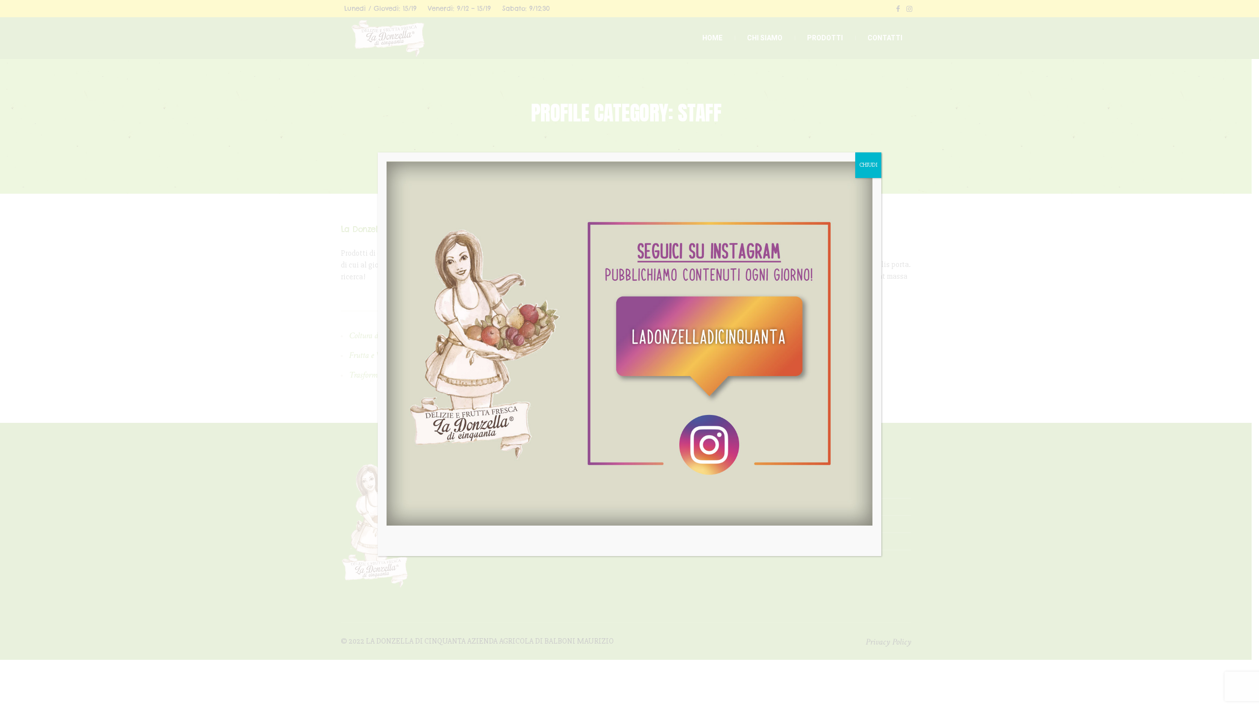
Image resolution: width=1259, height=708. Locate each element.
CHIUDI (868, 165)
